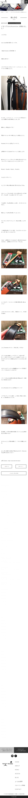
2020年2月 (3, 663)
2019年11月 (3, 672)
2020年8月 (3, 645)
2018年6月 (3, 725)
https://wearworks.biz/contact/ (14, 460)
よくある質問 (4, 531)
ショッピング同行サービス (7, 512)
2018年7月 (3, 722)
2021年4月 (3, 620)
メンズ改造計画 (4, 528)
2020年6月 (3, 651)
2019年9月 (3, 679)
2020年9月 (3, 642)
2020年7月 (3, 648)
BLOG (7, 12)
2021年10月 (3, 601)
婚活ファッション (5, 537)
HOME (2, 12)
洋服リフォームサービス (6, 543)
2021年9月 (3, 604)
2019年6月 (3, 688)
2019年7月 (3, 685)
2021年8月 (3, 608)
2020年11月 (3, 635)
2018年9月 (3, 716)
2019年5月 (3, 691)
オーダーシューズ (5, 497)
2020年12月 (3, 632)
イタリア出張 (4, 494)
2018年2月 (3, 737)
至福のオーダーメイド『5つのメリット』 (10, 550)
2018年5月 (3, 728)
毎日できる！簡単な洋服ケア (7, 540)
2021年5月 (3, 617)
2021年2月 (3, 626)
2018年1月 (3, 740)
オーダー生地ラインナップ (7, 503)
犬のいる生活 (4, 546)
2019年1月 (3, 703)
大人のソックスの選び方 (6, 534)
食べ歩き (3, 553)
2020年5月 (3, 654)
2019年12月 (3, 669)
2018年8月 (3, 719)
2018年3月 (3, 734)
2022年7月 (3, 595)
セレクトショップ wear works (7, 519)
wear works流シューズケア (7, 491)
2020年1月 (3, 666)
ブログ (2, 525)
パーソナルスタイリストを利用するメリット (11, 522)
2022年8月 (3, 592)
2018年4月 (3, 731)
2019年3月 (3, 697)
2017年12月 (3, 744)
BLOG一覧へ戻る (14, 473)
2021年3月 (3, 623)
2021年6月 (3, 614)
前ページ (7, 466)
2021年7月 (3, 611)
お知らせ (3, 506)
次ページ (20, 466)
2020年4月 (3, 657)
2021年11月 (3, 598)
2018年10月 (3, 713)
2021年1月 (3, 629)
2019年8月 (3, 682)
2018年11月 (3, 710)
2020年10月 (3, 638)
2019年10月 (3, 676)
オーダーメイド (4, 500)
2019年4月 (3, 694)
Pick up (2, 488)
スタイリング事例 (5, 516)
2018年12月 (3, 706)
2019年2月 (3, 700)
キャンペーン (4, 509)
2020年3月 (3, 660)
